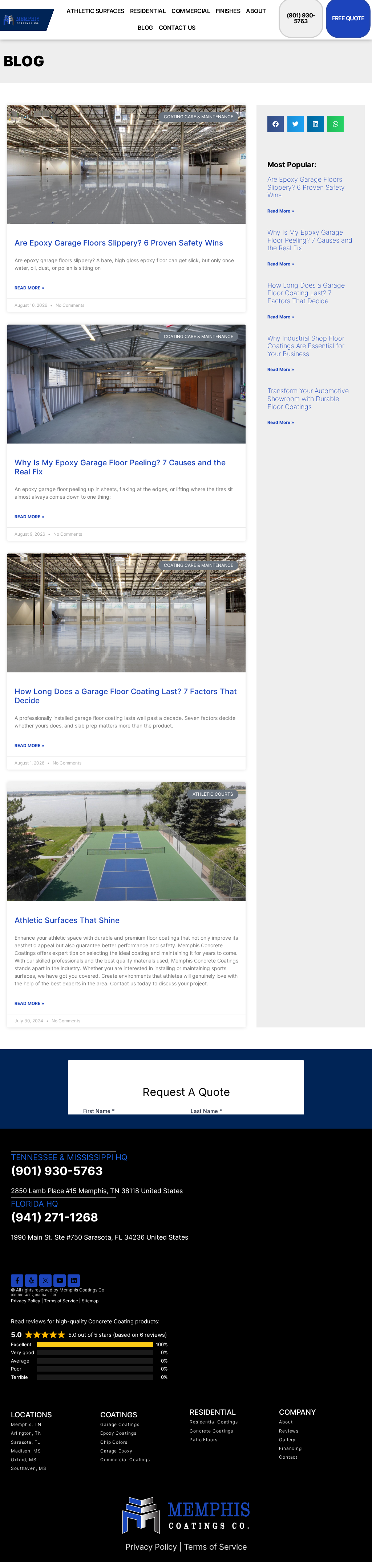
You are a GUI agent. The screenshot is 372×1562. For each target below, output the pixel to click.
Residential (148, 11)
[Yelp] (31, 1280)
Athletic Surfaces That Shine (67, 920)
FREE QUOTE (348, 18)
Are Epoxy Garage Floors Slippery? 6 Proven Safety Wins (119, 242)
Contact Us (177, 27)
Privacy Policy (25, 1300)
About (256, 11)
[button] (275, 124)
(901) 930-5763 (301, 18)
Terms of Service (61, 1300)
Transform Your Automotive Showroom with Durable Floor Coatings (308, 398)
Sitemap (90, 1300)
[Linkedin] (74, 1280)
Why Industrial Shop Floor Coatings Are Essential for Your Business (305, 346)
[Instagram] (45, 1280)
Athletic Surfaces (95, 11)
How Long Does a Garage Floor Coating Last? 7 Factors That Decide (306, 293)
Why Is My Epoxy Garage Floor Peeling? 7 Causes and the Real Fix (309, 240)
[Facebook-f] (17, 1280)
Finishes (228, 11)
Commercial (190, 11)
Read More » (29, 287)
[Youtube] (59, 1280)
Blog (145, 27)
